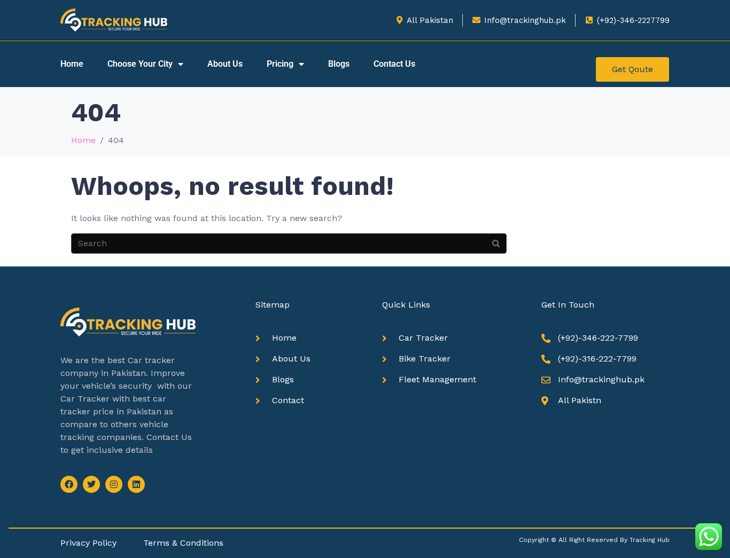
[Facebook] (68, 484)
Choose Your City (140, 64)
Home (71, 64)
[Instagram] (113, 484)
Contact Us (394, 64)
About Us (225, 64)
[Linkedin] (136, 484)
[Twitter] (91, 484)
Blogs (339, 64)
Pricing (280, 64)
